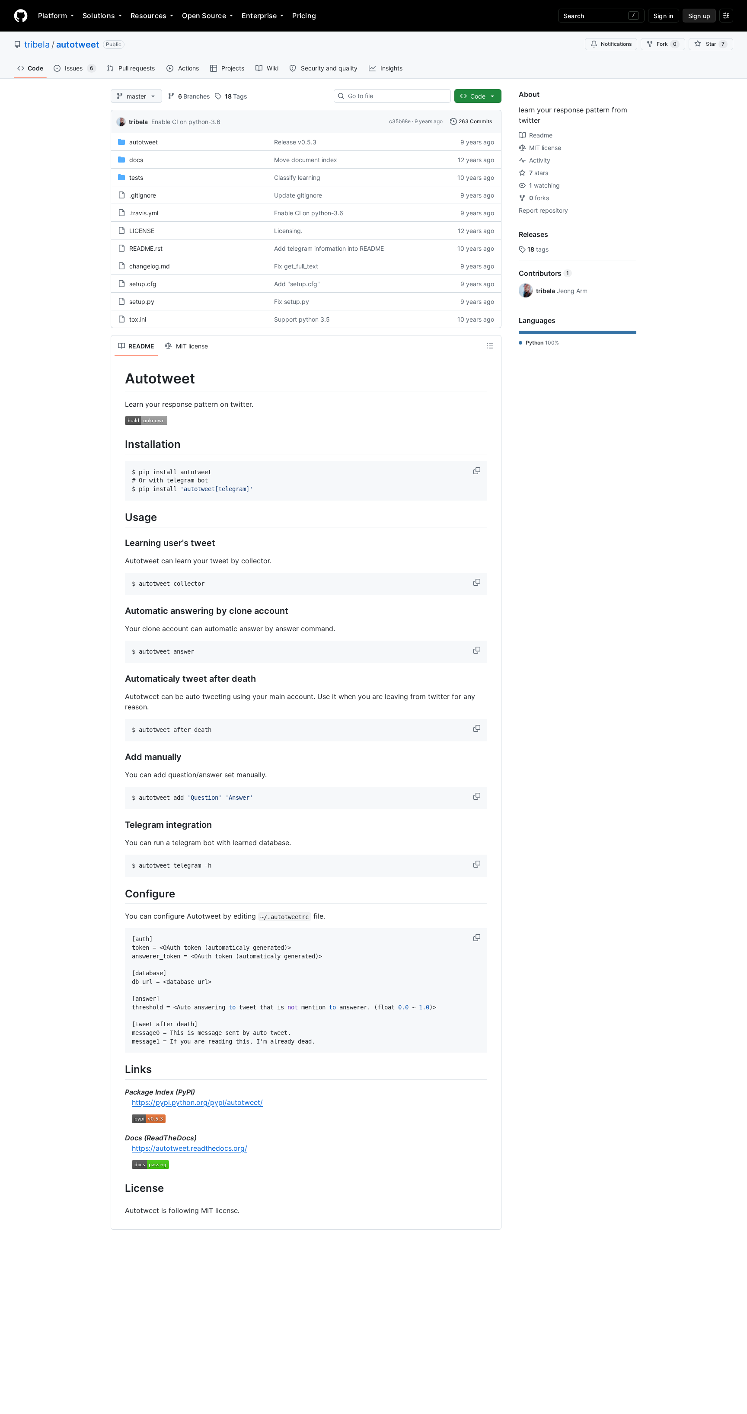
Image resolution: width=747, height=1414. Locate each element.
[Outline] (490, 346)
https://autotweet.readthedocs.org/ (189, 1148)
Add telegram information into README (329, 248)
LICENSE (141, 230)
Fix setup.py (291, 301)
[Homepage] (21, 15)
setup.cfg (142, 283)
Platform (52, 15)
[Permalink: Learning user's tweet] (119, 543)
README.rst (146, 248)
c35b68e (400, 121)
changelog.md (149, 266)
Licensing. (288, 230)
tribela (37, 44)
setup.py (141, 301)
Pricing (304, 15)
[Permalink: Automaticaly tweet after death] (119, 679)
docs (136, 159)
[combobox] (396, 95)
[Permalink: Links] (119, 1069)
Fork (667, 44)
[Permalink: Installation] (119, 444)
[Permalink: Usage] (119, 517)
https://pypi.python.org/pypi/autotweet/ (197, 1102)
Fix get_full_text (296, 266)
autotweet (77, 44)
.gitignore (142, 195)
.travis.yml (143, 213)
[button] (478, 471)
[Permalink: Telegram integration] (119, 825)
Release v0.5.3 (295, 142)
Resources (148, 15)
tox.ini (137, 319)
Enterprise (259, 15)
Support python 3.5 (302, 319)
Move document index (305, 159)
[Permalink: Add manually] (119, 757)
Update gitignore (298, 195)
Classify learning (297, 177)
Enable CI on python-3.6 (185, 121)
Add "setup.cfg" (297, 283)
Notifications (616, 44)
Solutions (99, 15)
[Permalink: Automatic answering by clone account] (119, 611)
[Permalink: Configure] (119, 893)
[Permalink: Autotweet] (119, 379)
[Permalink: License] (119, 1188)
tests (136, 177)
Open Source (204, 15)
